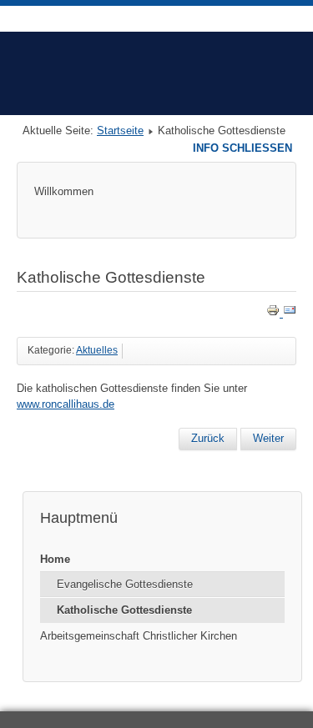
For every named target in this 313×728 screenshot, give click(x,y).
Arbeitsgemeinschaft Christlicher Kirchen (138, 636)
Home (55, 559)
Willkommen (63, 191)
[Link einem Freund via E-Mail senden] (289, 313)
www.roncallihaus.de (65, 404)
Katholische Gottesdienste (124, 610)
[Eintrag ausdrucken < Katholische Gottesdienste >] (274, 313)
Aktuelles (97, 350)
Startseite (120, 130)
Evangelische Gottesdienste (125, 584)
